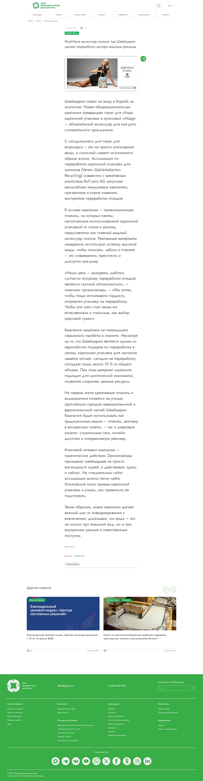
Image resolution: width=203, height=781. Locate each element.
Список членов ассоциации (118, 720)
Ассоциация (113, 704)
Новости (59, 14)
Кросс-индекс (62, 713)
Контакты (165, 14)
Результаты (112, 713)
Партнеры (112, 728)
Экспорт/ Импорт (64, 737)
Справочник (122, 14)
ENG (174, 6)
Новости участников (14, 713)
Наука (9, 724)
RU (169, 6)
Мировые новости (72, 33)
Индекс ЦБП (80, 14)
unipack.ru (79, 556)
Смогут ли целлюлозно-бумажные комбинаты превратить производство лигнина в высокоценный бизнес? (135, 636)
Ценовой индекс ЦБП (66, 709)
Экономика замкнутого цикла (68, 729)
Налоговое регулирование (67, 741)
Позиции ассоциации (67, 720)
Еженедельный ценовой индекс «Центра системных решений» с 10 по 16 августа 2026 (62, 636)
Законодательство (14, 716)
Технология (126, 600)
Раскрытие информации (117, 735)
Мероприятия (144, 14)
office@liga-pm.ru (65, 686)
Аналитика (62, 704)
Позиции (101, 14)
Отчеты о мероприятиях (167, 729)
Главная (30, 21)
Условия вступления (115, 724)
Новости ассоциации (37, 600)
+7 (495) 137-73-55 (117, 686)
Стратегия (111, 709)
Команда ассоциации (116, 716)
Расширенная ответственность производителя (75, 725)
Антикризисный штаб (65, 733)
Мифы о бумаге (164, 709)
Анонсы (161, 725)
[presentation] (166, 589)
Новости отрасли (15, 704)
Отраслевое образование (168, 713)
